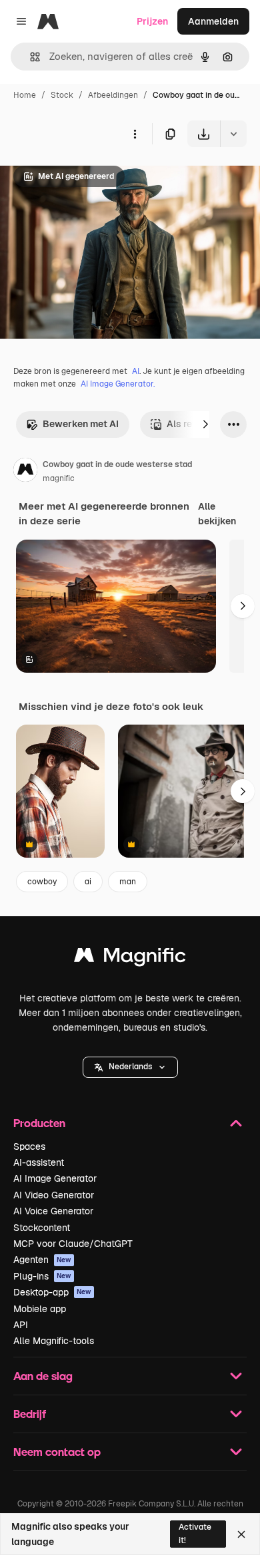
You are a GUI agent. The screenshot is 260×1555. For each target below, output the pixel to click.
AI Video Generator (53, 1195)
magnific (59, 478)
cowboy (42, 881)
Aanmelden (213, 21)
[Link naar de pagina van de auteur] (25, 472)
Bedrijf (29, 1414)
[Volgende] (205, 424)
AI (135, 371)
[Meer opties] (134, 133)
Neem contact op (57, 1452)
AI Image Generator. (118, 384)
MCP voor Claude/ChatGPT (73, 1244)
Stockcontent (41, 1228)
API (20, 1325)
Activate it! (195, 1533)
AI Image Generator (55, 1178)
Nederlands (130, 1066)
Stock (62, 95)
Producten (39, 1123)
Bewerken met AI (81, 424)
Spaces (29, 1146)
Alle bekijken (217, 513)
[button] (130, 1067)
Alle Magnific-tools (53, 1341)
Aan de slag (43, 1376)
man (127, 881)
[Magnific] (130, 958)
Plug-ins (42, 1276)
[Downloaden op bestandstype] (233, 133)
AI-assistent (38, 1162)
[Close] (241, 1534)
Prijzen (152, 21)
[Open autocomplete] (29, 57)
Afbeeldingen (113, 95)
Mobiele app (39, 1309)
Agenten (42, 1260)
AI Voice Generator (53, 1211)
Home (24, 95)
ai (88, 881)
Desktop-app (52, 1292)
